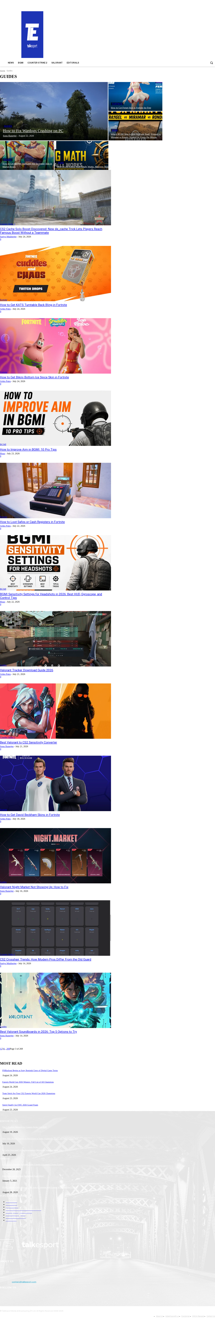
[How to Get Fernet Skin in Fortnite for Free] (135, 96)
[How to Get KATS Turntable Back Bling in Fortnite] (55, 273)
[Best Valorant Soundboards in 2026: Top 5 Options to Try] (55, 1000)
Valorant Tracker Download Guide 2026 (26, 670)
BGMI (115, 130)
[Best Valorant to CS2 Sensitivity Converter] (55, 711)
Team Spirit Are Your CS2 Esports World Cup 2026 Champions (28, 1093)
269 (8, 1049)
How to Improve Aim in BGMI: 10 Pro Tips (28, 449)
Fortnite (117, 103)
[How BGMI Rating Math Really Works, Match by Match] (82, 155)
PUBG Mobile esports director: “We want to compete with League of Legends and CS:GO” (40, 1187)
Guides (8, 126)
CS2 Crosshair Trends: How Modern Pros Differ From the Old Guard (45, 959)
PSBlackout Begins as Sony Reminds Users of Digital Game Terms (30, 1070)
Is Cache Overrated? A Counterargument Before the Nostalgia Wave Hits (32, 1150)
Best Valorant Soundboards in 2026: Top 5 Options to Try (38, 1031)
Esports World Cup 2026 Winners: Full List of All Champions (28, 1082)
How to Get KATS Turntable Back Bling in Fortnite (33, 305)
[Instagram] (10, 1295)
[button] (211, 62)
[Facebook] (3, 1295)
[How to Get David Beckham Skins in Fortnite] (55, 783)
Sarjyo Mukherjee (8, 236)
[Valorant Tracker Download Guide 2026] (55, 639)
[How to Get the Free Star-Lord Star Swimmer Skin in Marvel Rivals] (27, 155)
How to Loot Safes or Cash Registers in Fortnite (32, 522)
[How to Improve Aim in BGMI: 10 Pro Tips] (55, 418)
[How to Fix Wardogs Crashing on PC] (54, 111)
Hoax (2, 453)
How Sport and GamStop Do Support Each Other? (23, 1176)
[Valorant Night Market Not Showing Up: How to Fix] (55, 856)
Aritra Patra (5, 309)
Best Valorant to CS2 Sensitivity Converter (28, 742)
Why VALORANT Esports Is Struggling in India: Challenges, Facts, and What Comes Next (40, 1139)
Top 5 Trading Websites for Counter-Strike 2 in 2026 (24, 1127)
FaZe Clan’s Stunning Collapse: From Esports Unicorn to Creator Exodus (32, 1164)
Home (2, 70)
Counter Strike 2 (7, 224)
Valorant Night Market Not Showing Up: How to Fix (34, 887)
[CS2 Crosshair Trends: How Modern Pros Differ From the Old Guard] (55, 928)
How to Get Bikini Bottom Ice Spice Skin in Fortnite (34, 377)
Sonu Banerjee (7, 746)
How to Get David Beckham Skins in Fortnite (30, 815)
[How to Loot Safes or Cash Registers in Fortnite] (55, 490)
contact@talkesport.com (24, 1281)
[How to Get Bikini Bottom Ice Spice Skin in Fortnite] (55, 346)
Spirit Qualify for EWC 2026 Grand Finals (20, 1105)
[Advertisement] (140, 34)
